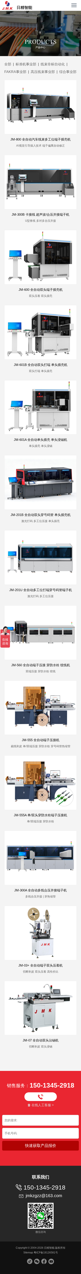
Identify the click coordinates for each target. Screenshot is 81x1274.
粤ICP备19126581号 (46, 1252)
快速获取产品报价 (40, 1145)
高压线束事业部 (43, 72)
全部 (7, 64)
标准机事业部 (26, 64)
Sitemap (28, 1252)
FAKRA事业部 (15, 72)
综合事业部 (67, 72)
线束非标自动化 (53, 64)
